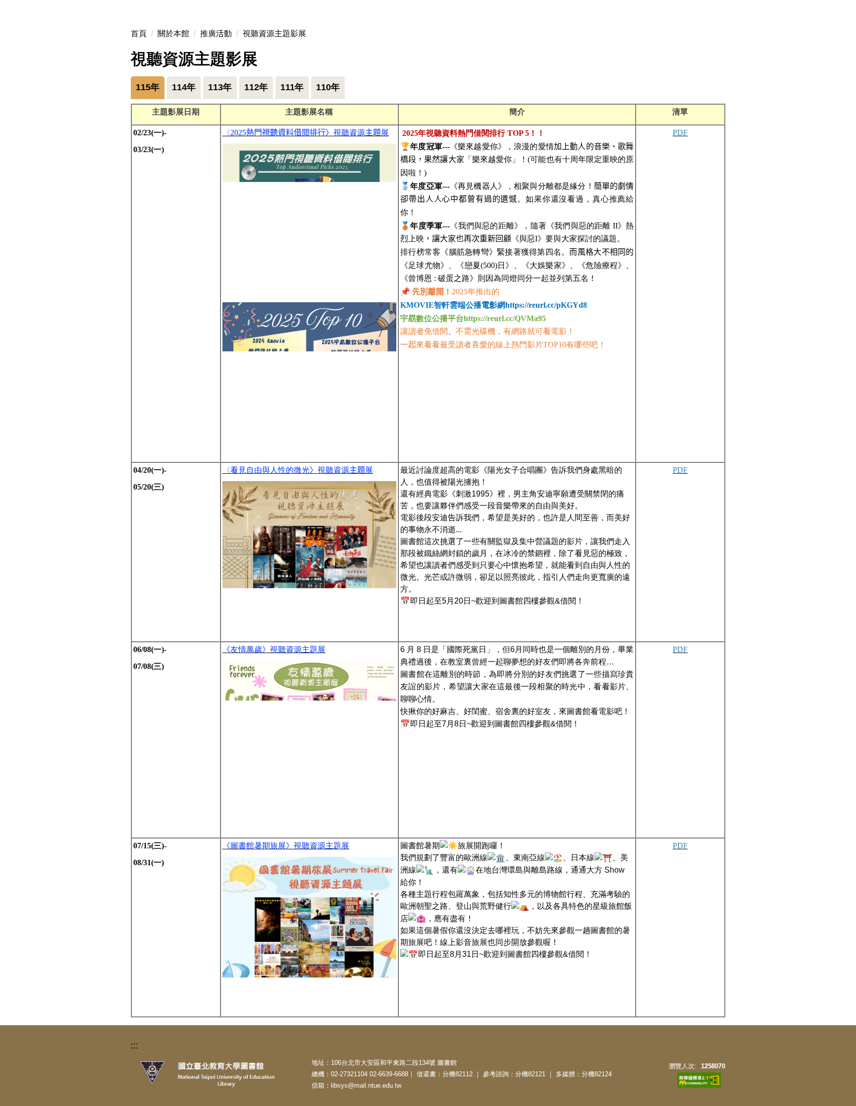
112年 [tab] (256, 87)
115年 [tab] (148, 87)
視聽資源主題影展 (274, 33)
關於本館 (173, 33)
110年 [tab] (328, 87)
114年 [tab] (184, 87)
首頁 (139, 33)
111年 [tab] (292, 87)
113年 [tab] (220, 87)
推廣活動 (216, 33)
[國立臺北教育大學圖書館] (225, 1074)
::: (134, 1046)
